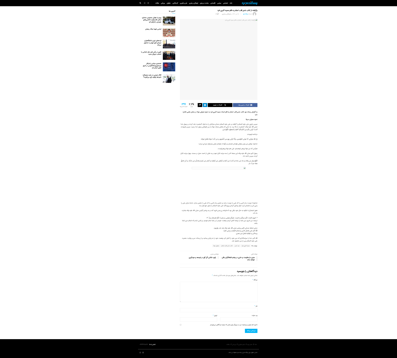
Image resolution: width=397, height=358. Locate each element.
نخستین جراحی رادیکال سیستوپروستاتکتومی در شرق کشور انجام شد (152, 65)
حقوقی (169, 3)
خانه (231, 3)
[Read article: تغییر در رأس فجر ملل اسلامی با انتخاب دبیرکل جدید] (169, 55)
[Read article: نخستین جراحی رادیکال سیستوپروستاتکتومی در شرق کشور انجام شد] (169, 66)
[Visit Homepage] (249, 3)
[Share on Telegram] (205, 105)
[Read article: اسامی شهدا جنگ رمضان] (169, 32)
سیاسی (219, 3)
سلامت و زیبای (204, 3)
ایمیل (215, 315)
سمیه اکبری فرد (246, 246)
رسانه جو (245, 14)
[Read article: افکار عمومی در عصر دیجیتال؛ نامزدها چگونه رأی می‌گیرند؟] (169, 78)
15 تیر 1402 (236, 14)
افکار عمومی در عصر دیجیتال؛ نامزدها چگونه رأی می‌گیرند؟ (152, 76)
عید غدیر (237, 246)
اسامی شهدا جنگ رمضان (153, 29)
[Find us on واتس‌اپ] (140, 352)
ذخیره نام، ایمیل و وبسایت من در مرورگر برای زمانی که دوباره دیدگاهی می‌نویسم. (233, 325)
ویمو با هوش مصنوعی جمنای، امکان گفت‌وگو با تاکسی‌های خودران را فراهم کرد (151, 19)
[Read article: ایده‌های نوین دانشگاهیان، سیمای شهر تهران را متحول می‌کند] (169, 44)
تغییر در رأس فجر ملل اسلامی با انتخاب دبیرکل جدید (151, 53)
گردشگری (175, 3)
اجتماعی (225, 3)
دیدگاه (254, 280)
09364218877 (144, 344)
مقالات (157, 3)
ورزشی (163, 3)
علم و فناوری (183, 3)
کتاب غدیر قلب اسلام (226, 246)
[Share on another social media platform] (200, 105)
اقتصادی (212, 3)
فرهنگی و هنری (193, 3)
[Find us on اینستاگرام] (143, 352)
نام (255, 306)
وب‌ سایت (254, 315)
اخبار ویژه (249, 344)
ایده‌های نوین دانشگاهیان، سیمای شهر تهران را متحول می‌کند (152, 42)
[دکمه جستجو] (140, 3)
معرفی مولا (216, 246)
